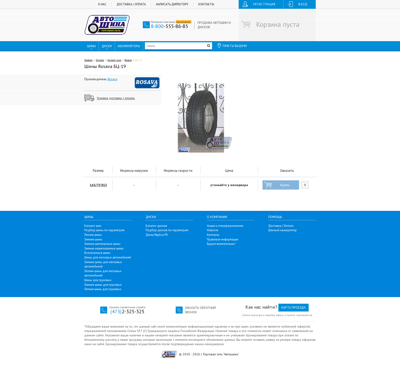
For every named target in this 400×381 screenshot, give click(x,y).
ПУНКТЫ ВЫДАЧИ (234, 46)
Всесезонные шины (97, 253)
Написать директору (172, 4)
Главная (88, 60)
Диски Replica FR (157, 235)
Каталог (100, 60)
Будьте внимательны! (221, 244)
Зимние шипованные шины (102, 244)
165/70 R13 (98, 185)
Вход (302, 4)
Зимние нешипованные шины (104, 248)
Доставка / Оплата (131, 4)
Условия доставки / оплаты (116, 98)
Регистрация (264, 4)
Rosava (128, 60)
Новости (212, 230)
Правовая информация (222, 239)
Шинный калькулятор (282, 230)
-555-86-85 (169, 26)
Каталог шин (114, 60)
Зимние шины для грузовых (103, 285)
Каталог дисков (156, 226)
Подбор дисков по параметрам (167, 230)
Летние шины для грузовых (102, 289)
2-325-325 (127, 311)
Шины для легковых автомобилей (107, 257)
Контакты (206, 4)
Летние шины (93, 235)
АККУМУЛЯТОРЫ (129, 46)
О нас (102, 4)
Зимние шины (93, 239)
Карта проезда (293, 307)
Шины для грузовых (98, 280)
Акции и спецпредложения (225, 226)
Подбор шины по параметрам (104, 230)
